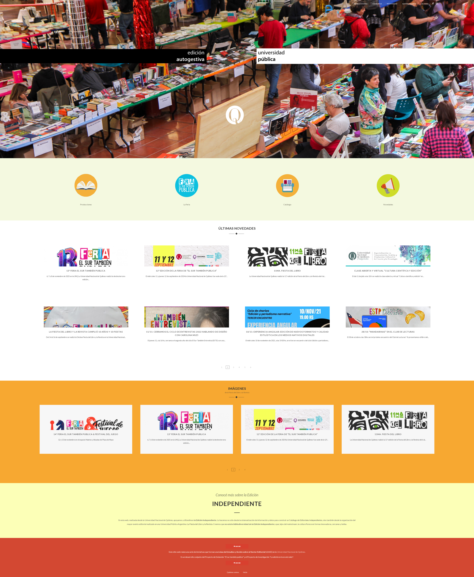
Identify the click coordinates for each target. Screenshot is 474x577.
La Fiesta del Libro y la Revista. (200, 524)
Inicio (245, 572)
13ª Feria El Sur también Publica (85, 270)
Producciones (360, 4)
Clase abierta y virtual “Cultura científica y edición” (388, 270)
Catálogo (377, 4)
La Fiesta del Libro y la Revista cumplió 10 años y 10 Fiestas (86, 331)
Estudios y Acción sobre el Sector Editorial (55, 3)
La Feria (425, 4)
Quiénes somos (409, 4)
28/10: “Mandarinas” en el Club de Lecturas (388, 331)
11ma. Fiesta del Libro (287, 270)
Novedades (392, 4)
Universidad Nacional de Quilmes (291, 552)
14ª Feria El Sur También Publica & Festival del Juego (86, 434)
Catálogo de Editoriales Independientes (305, 520)
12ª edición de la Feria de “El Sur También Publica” (186, 270)
